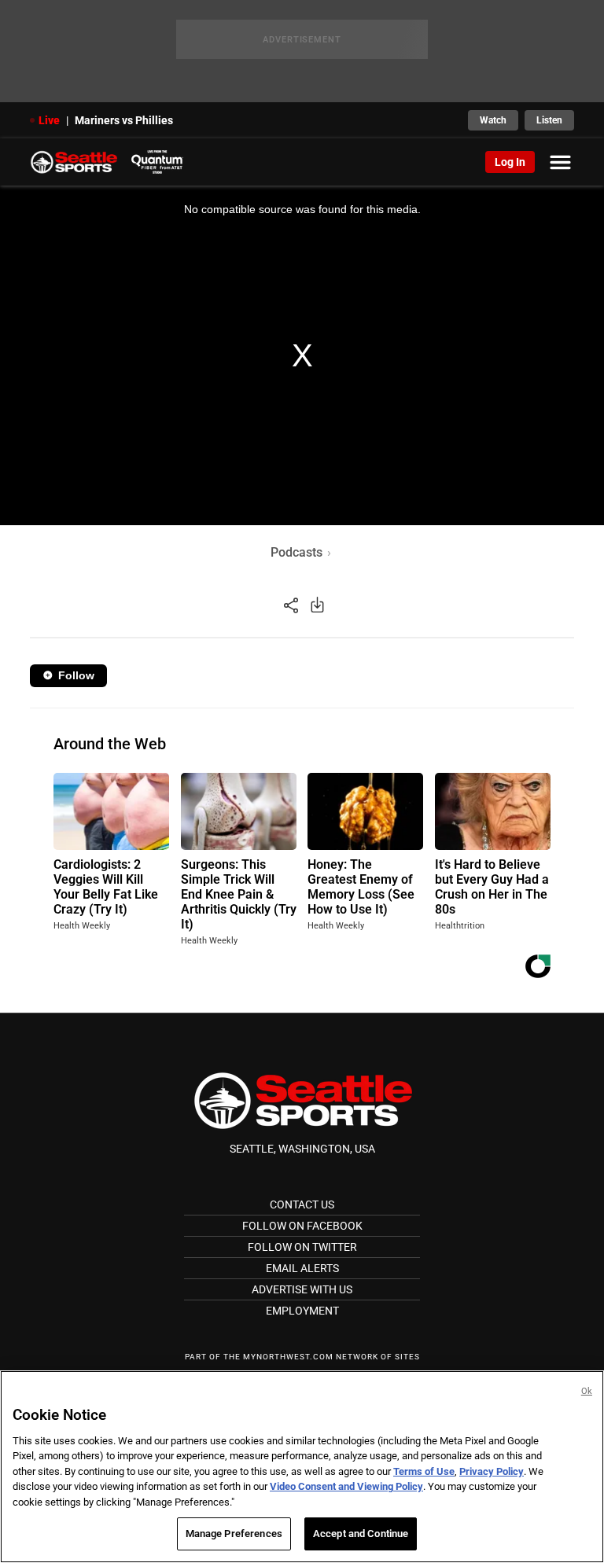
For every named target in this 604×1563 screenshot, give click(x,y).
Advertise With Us (302, 1289)
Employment (302, 1310)
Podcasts (296, 552)
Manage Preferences (234, 1533)
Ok (586, 1391)
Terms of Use (424, 1471)
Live (49, 120)
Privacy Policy (491, 1471)
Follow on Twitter (302, 1247)
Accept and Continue (360, 1533)
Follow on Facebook (302, 1225)
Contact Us (302, 1204)
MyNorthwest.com (288, 1356)
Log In (510, 162)
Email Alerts (302, 1268)
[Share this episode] (291, 604)
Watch (493, 120)
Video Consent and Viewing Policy (346, 1486)
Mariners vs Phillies (124, 120)
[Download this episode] (317, 604)
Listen (549, 120)
